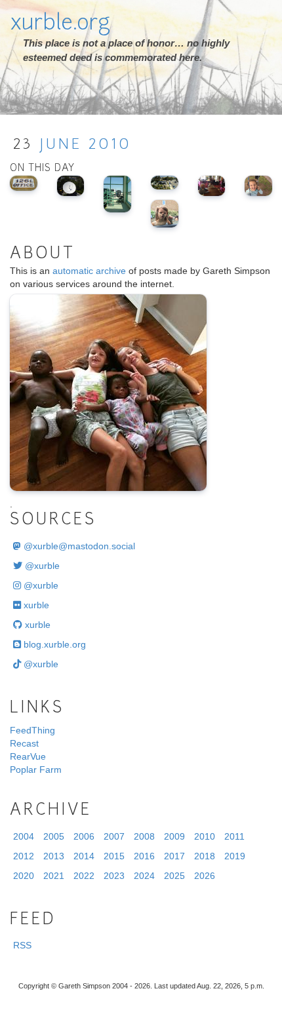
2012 (23, 856)
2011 (234, 836)
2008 (144, 836)
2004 (23, 836)
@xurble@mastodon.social (78, 546)
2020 (23, 875)
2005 (53, 836)
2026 (204, 875)
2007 (114, 836)
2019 (234, 856)
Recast (24, 743)
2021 (53, 875)
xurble (35, 605)
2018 (204, 856)
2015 (114, 856)
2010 (110, 145)
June (60, 145)
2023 (114, 875)
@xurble (41, 565)
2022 (83, 875)
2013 (53, 856)
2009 (174, 836)
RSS (22, 945)
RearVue (28, 756)
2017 (174, 856)
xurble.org (60, 24)
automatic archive (89, 270)
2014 (83, 856)
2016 (144, 856)
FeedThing (32, 730)
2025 (174, 875)
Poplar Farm (36, 769)
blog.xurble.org (53, 644)
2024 (144, 875)
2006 (83, 836)
